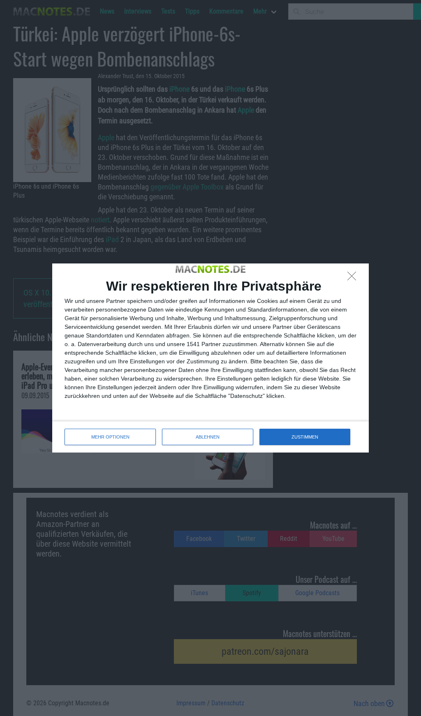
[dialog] (210, 358)
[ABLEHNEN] (354, 278)
